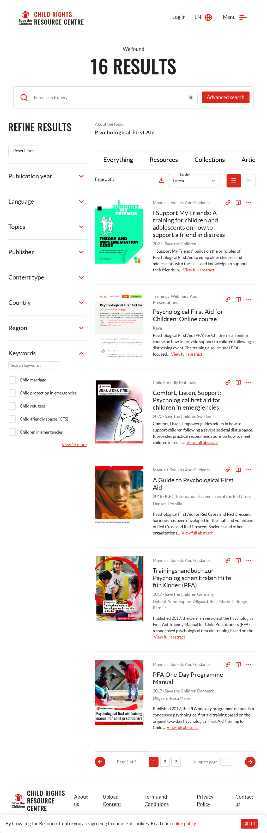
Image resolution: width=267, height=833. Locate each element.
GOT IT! (249, 823)
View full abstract (198, 269)
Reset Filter (23, 150)
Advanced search (226, 97)
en (198, 17)
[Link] (228, 202)
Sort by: (185, 174)
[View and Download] (249, 202)
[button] (118, 800)
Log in (179, 17)
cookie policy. (183, 823)
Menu (229, 17)
